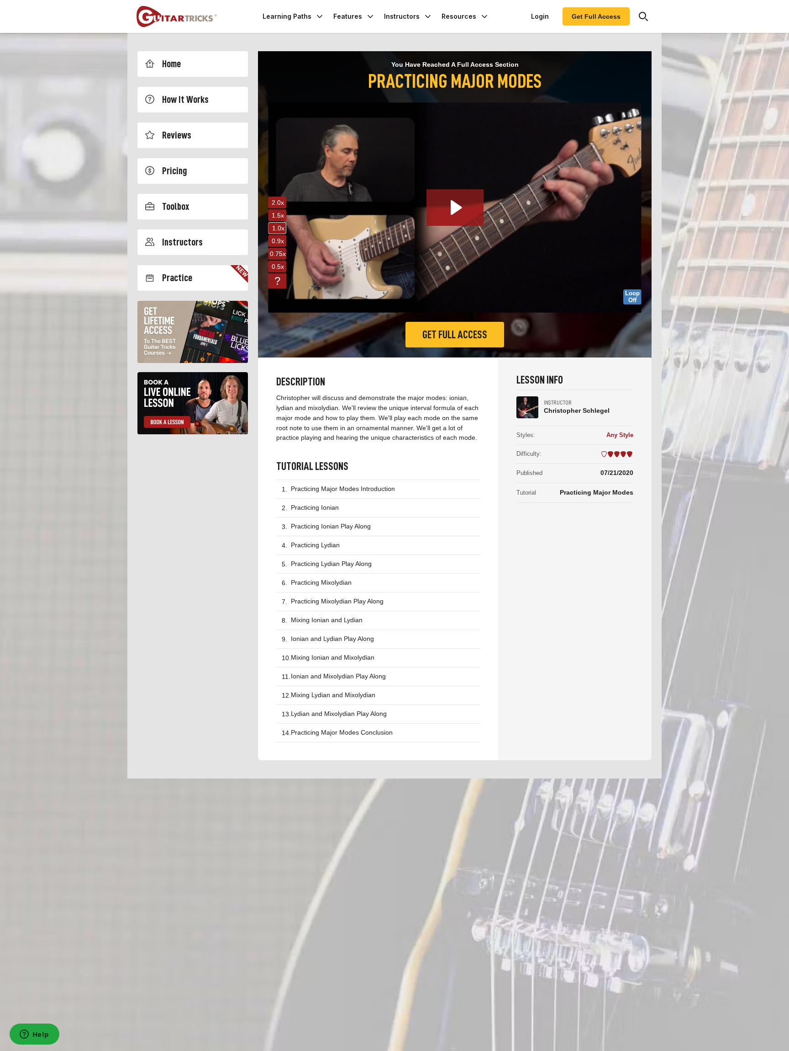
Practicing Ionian (315, 507)
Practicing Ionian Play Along (331, 526)
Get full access (454, 334)
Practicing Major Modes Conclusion (342, 732)
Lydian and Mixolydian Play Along (339, 713)
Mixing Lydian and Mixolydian (333, 695)
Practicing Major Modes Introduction (343, 488)
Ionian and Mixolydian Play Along (338, 676)
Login (540, 16)
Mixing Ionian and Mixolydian (332, 657)
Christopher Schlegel (577, 410)
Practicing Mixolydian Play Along (337, 601)
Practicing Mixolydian (321, 582)
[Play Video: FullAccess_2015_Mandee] (455, 207)
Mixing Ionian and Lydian (327, 620)
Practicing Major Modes (596, 492)
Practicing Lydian (315, 545)
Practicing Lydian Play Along (331, 563)
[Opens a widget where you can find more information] (34, 1035)
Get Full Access (596, 16)
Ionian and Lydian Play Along (332, 638)
